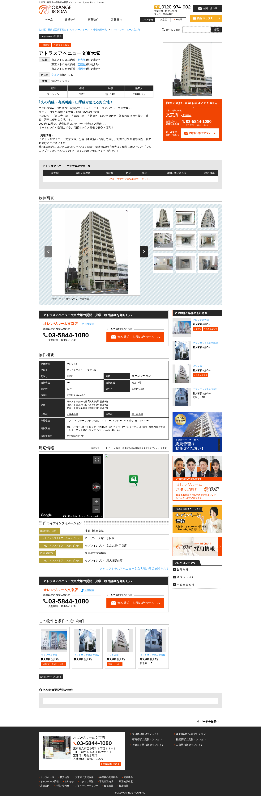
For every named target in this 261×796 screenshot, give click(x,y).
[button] (133, 481)
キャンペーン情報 (49, 781)
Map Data (72, 516)
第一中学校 (137, 414)
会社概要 (108, 785)
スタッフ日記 (186, 577)
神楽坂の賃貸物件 (108, 777)
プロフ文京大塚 (49, 655)
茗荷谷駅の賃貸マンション (147, 739)
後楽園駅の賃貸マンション (191, 733)
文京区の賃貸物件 (84, 777)
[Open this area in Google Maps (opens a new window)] (46, 515)
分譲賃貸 (44, 45)
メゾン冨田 (113, 655)
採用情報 (123, 785)
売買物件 (128, 777)
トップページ (47, 777)
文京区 (55, 74)
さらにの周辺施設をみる (134, 568)
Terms (82, 516)
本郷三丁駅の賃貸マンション (148, 744)
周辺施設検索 (126, 781)
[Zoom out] (96, 509)
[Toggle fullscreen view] (97, 460)
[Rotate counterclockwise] (93, 487)
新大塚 (82, 59)
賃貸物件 (64, 777)
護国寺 (82, 68)
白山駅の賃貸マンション (189, 744)
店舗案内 (186, 115)
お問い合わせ (62, 785)
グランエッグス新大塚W (87, 655)
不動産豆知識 (186, 584)
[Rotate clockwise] (99, 487)
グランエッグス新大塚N (152, 655)
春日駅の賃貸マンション (145, 733)
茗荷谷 (82, 64)
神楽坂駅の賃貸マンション (191, 739)
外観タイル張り (61, 45)
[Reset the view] (96, 487)
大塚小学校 (72, 414)
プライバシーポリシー (86, 785)
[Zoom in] (96, 501)
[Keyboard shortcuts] (64, 516)
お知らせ (183, 569)
